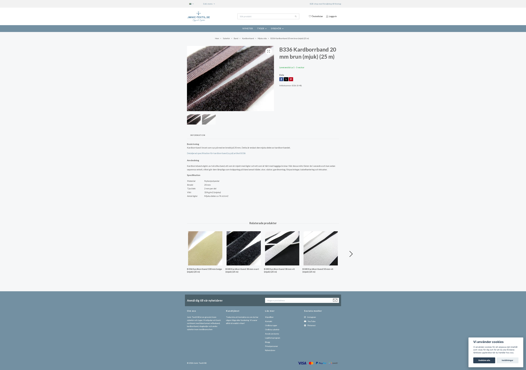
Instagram (311, 317)
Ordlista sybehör (272, 329)
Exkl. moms (208, 4)
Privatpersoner (271, 346)
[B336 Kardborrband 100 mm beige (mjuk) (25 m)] (205, 248)
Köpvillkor (269, 317)
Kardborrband (248, 38)
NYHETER (247, 28)
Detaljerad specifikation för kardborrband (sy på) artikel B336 (216, 153)
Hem (217, 38)
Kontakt (268, 321)
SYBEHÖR (276, 28)
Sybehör (226, 38)
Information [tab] (197, 135)
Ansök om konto (272, 334)
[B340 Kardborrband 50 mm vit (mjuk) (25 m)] (320, 248)
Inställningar (507, 360)
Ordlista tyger (271, 325)
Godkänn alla (484, 360)
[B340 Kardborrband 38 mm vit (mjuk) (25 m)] (282, 248)
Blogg (267, 342)
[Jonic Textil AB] (225, 16)
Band (236, 38)
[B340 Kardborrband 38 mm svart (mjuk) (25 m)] (243, 248)
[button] (351, 254)
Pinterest (311, 325)
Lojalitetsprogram (272, 338)
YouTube (311, 321)
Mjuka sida (262, 38)
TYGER (260, 28)
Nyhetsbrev (270, 350)
